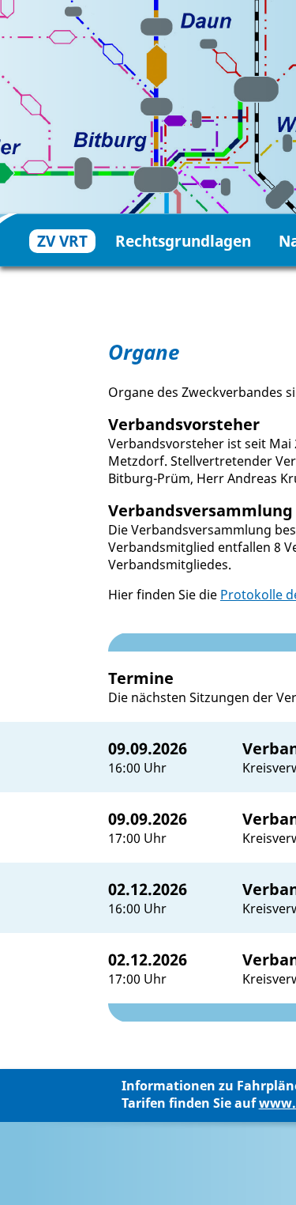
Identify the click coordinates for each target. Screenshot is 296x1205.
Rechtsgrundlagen (183, 241)
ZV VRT (62, 241)
